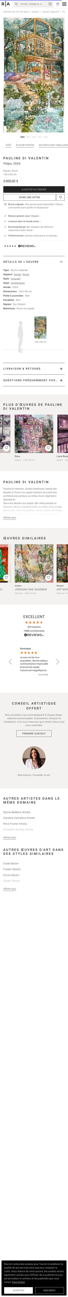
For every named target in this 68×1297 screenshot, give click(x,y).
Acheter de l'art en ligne (16, 11)
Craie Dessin (11, 897)
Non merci (49, 1290)
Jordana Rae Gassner (31, 623)
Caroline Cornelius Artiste (19, 852)
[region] (34, 696)
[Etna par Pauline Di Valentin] (34, 434)
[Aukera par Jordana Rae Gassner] (34, 598)
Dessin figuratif (50, 11)
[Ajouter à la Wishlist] (60, 197)
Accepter (18, 1290)
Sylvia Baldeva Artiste (16, 846)
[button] (64, 4)
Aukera (18, 620)
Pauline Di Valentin (26, 158)
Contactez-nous (21, 549)
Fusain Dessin (12, 903)
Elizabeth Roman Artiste (18, 863)
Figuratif (15, 278)
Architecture (18, 283)
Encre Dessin (11, 909)
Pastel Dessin (11, 915)
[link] (50, 4)
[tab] (34, 262)
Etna (17, 456)
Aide (8, 145)
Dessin (35, 11)
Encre (26, 274)
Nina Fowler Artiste (15, 858)
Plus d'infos (18, 1282)
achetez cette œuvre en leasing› (33, 235)
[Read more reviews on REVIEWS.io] (34, 670)
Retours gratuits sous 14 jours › (24, 216)
